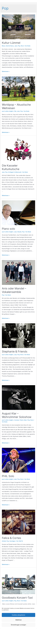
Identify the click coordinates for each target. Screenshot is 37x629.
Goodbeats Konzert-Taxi (17, 597)
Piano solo (8, 228)
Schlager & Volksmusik (14, 172)
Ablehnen (18, 620)
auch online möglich (7, 111)
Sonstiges (12, 541)
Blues (3, 46)
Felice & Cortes (11, 538)
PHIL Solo (8, 476)
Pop (19, 46)
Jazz (16, 46)
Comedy (16, 420)
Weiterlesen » (6, 71)
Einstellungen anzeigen (18, 625)
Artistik (4, 541)
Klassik (19, 231)
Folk (15, 111)
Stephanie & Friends (14, 351)
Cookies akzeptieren (18, 615)
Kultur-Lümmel (11, 42)
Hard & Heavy (10, 46)
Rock (22, 46)
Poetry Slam (23, 420)
